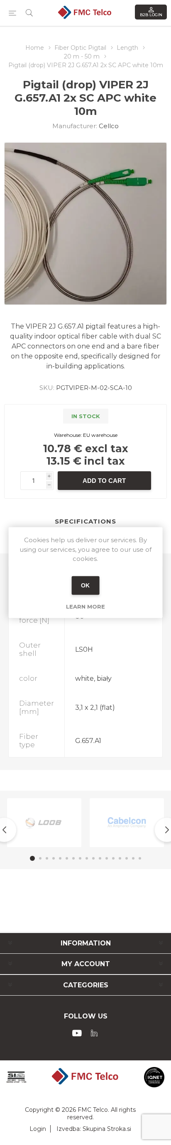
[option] (44, 822)
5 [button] (60, 858)
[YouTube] (76, 1033)
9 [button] (87, 858)
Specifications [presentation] (85, 521)
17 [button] (140, 858)
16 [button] (133, 858)
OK (85, 585)
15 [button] (126, 858)
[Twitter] (94, 1033)
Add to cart (104, 480)
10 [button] (93, 858)
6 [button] (67, 858)
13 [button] (113, 858)
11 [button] (100, 858)
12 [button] (106, 858)
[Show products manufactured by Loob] (44, 822)
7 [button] (73, 858)
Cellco (109, 126)
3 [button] (47, 858)
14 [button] (120, 858)
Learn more (85, 606)
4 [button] (53, 858)
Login (37, 1129)
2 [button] (40, 858)
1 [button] (32, 858)
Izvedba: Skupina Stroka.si (93, 1129)
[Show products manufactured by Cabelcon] (127, 822)
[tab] (85, 521)
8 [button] (80, 858)
